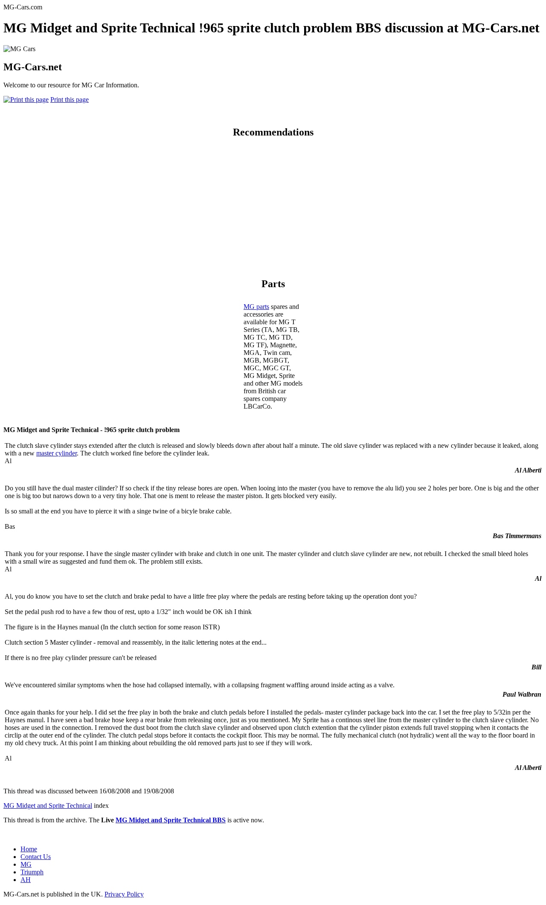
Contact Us (35, 856)
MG (26, 864)
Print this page (69, 99)
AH (25, 879)
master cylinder (56, 453)
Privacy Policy (124, 894)
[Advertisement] (273, 206)
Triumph (32, 872)
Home (28, 849)
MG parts (256, 306)
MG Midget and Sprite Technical (47, 805)
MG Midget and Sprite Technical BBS (171, 820)
